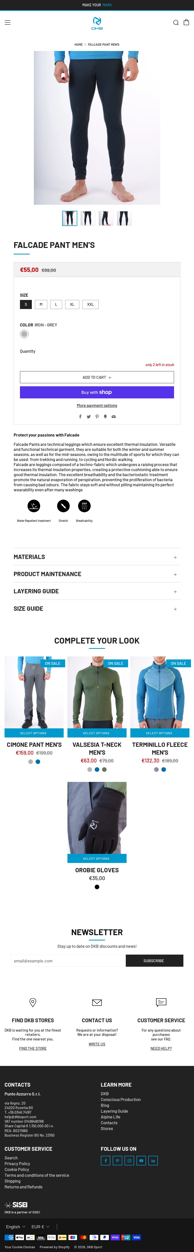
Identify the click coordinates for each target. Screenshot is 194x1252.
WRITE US (97, 1044)
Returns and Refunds (23, 1186)
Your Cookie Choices (20, 1247)
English (13, 1226)
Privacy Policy (17, 1163)
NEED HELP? (161, 1048)
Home (79, 44)
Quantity (27, 350)
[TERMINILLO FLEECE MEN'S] (159, 692)
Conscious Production (121, 1099)
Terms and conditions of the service (37, 1175)
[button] (30, 761)
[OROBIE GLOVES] (97, 818)
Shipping (12, 1180)
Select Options (33, 733)
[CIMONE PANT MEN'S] (34, 692)
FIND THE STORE (33, 1048)
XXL (90, 304)
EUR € (38, 1226)
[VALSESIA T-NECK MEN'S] (97, 692)
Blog (105, 1105)
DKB (105, 1093)
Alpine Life (110, 1116)
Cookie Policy (17, 1169)
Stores (107, 1128)
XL (72, 304)
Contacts (109, 1122)
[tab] (69, 218)
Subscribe (153, 960)
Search (11, 1157)
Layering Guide (114, 1110)
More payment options (97, 405)
